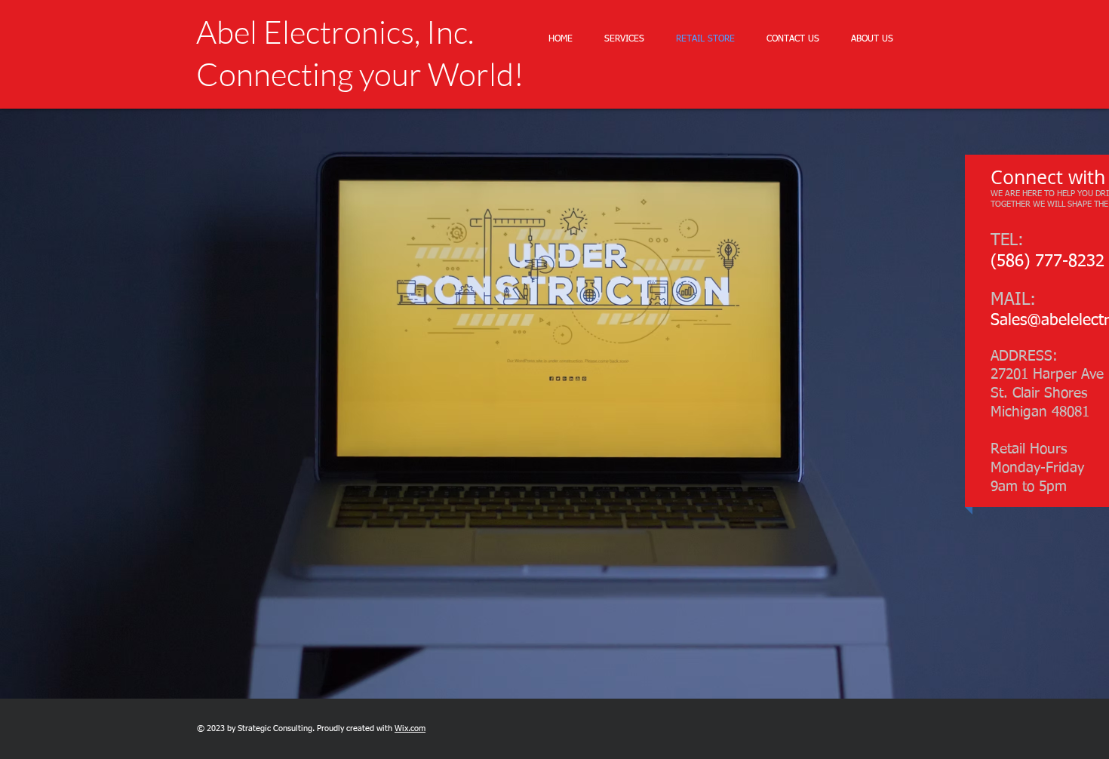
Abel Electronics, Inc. (335, 31)
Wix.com (410, 728)
